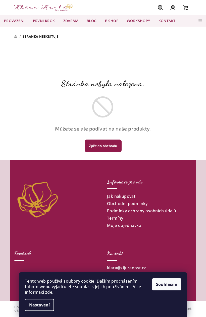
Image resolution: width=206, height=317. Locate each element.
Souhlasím (166, 284)
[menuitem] (14, 21)
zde (48, 292)
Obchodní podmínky (127, 203)
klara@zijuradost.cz (126, 268)
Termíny (115, 218)
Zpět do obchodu (103, 146)
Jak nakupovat (121, 196)
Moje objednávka (124, 225)
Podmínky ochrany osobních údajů (141, 211)
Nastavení (39, 305)
